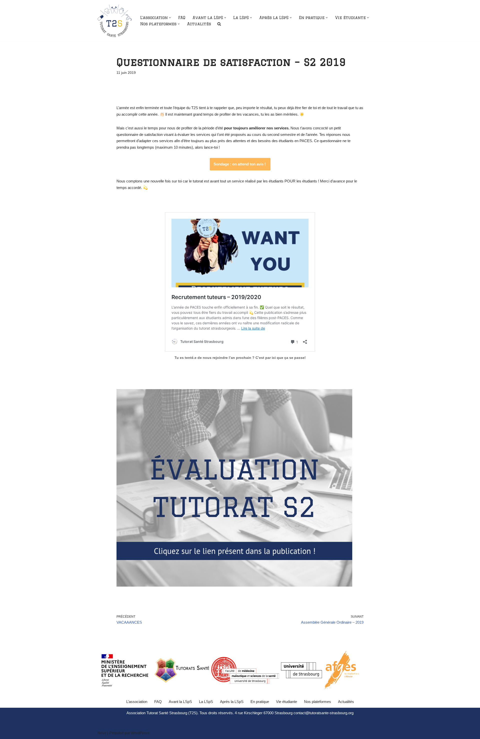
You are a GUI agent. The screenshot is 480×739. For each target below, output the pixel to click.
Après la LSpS (232, 701)
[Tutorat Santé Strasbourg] (115, 21)
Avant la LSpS (180, 701)
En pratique (259, 701)
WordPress (140, 733)
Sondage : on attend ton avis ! (240, 164)
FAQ (181, 18)
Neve (102, 733)
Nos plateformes (317, 701)
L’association (136, 701)
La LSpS (206, 701)
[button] (170, 18)
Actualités (199, 24)
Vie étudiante (286, 701)
